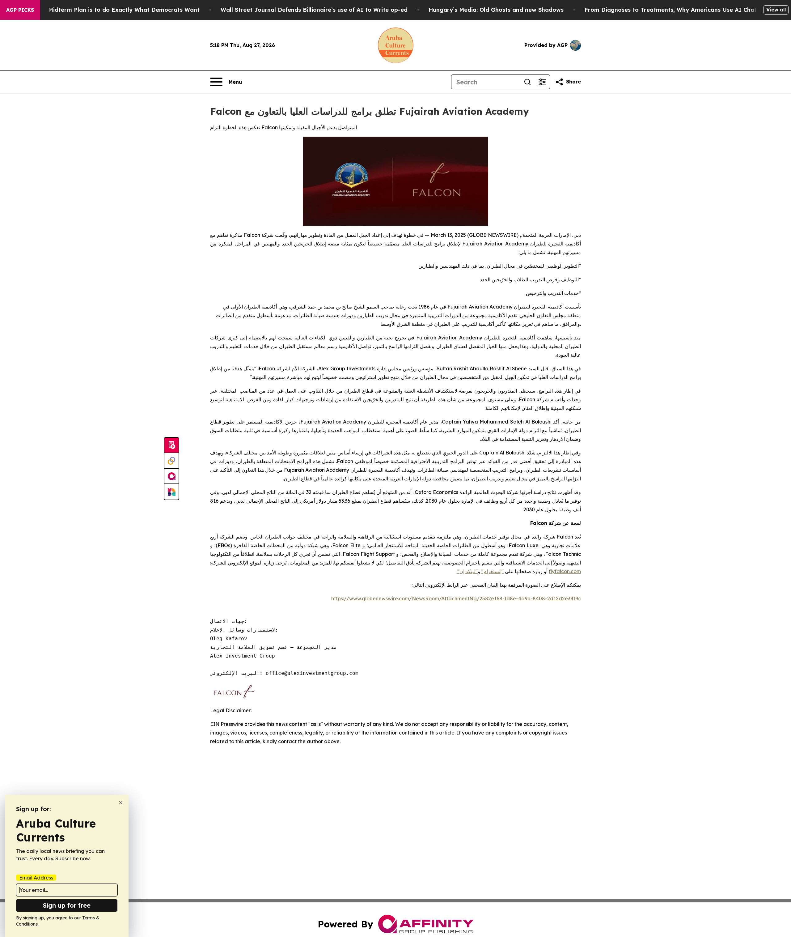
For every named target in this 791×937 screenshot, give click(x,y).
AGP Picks (20, 10)
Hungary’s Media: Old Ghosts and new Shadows (496, 9)
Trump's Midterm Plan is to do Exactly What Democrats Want (112, 9)
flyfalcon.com (565, 571)
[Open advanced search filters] (542, 82)
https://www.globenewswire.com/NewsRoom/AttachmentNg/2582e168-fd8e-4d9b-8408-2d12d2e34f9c (456, 598)
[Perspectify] (171, 461)
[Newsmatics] (171, 492)
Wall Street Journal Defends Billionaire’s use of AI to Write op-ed (314, 9)
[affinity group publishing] (171, 476)
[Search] (527, 82)
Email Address (36, 878)
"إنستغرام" (492, 571)
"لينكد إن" (467, 571)
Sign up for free (67, 905)
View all (776, 9)
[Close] (121, 803)
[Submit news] (171, 445)
